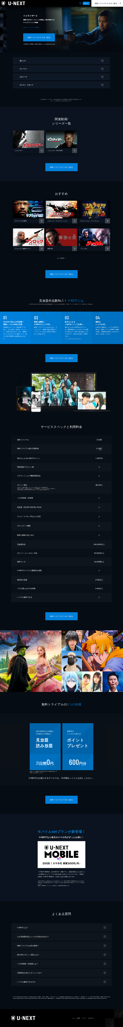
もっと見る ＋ (61, 258)
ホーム (73, 1018)
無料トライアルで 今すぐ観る (106, 3)
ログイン (86, 3)
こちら (53, 44)
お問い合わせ (90, 1018)
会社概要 (78, 1018)
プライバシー (84, 1018)
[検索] (80, 3)
